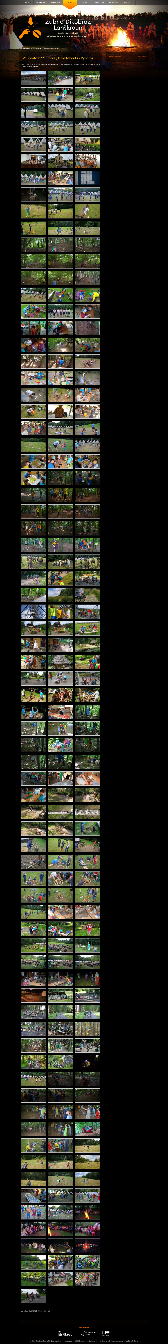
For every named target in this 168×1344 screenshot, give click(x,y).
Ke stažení (113, 3)
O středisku (41, 3)
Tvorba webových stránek (88, 1341)
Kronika (70, 3)
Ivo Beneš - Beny (132, 1341)
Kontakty (128, 3)
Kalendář (55, 3)
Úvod (26, 3)
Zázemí (84, 3)
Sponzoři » (84, 1327)
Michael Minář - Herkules (109, 1341)
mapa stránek (68, 1341)
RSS (76, 1341)
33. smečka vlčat (44, 1311)
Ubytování (99, 3)
